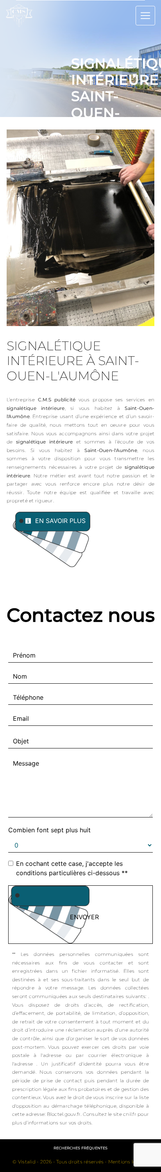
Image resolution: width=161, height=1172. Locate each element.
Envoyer (84, 917)
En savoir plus (59, 521)
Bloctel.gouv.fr (64, 1114)
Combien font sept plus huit (49, 830)
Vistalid (27, 1162)
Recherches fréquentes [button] (80, 1148)
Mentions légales (127, 1162)
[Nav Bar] (145, 15)
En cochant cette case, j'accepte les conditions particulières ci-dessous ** (72, 868)
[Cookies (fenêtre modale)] (2, 1167)
